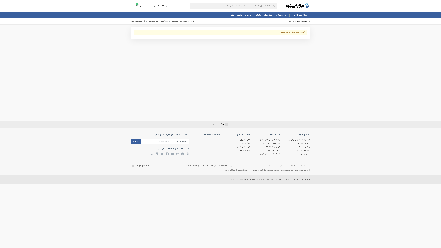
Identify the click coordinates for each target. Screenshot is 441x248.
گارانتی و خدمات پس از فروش (299, 140)
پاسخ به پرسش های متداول (270, 140)
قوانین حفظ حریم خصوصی (270, 143)
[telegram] (182, 154)
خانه (192, 21)
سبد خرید (141, 5)
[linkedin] (157, 154)
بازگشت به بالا (218, 124)
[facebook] (167, 154)
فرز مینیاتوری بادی (138, 21)
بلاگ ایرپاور (246, 143)
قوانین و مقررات (304, 154)
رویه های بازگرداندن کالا (301, 143)
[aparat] (177, 154)
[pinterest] (152, 154)
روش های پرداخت (303, 150)
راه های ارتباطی (244, 150)
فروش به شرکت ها (273, 147)
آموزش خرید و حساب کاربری (269, 154)
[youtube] (172, 154)
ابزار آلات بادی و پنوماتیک (158, 21)
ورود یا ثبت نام (162, 6)
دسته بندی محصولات (179, 21)
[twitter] (162, 154)
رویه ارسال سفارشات (302, 147)
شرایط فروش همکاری (272, 150)
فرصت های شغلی (243, 147)
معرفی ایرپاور (245, 140)
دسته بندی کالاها (300, 15)
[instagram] (187, 154)
